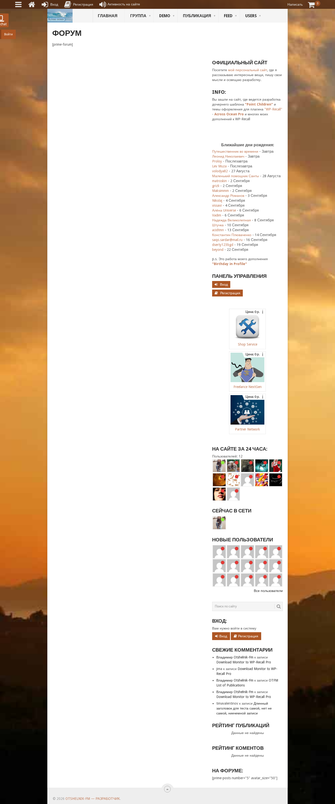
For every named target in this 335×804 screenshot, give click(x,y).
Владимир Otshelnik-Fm (234, 657)
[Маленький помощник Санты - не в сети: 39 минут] (275, 465)
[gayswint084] (219, 565)
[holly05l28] (261, 580)
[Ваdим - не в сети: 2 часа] (261, 479)
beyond (217, 250)
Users (251, 15)
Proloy (217, 161)
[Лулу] (219, 465)
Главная (107, 15)
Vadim (216, 215)
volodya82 (220, 171)
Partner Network (247, 429)
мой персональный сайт (247, 70)
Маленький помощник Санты (235, 176)
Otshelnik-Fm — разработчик (92, 799)
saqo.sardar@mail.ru (227, 240)
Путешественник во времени (235, 151)
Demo (164, 15)
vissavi (217, 205)
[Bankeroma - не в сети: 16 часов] (233, 494)
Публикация (197, 15)
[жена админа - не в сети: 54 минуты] (219, 479)
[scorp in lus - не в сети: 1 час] (233, 479)
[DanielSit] (275, 565)
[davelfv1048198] (275, 551)
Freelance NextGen (247, 387)
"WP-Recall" (273, 109)
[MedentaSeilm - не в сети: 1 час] (247, 479)
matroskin (219, 181)
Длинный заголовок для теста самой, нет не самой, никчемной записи (244, 708)
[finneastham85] (219, 551)
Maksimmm (220, 191)
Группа (138, 15)
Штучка (218, 225)
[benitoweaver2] (233, 551)
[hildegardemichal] (247, 580)
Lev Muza (219, 166)
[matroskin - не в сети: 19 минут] (233, 465)
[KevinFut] (261, 565)
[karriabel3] (247, 565)
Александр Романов (228, 196)
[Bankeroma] (233, 565)
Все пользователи (268, 591)
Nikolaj (217, 200)
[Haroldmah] (247, 551)
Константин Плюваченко (231, 235)
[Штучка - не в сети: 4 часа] (219, 494)
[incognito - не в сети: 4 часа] (275, 479)
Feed (228, 15)
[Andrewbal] (219, 580)
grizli (215, 186)
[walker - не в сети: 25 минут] (247, 465)
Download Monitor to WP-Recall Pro (243, 662)
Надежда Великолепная (231, 220)
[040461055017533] (233, 580)
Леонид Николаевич (228, 156)
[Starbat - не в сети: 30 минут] (261, 465)
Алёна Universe (224, 210)
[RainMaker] (261, 551)
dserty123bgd (222, 245)
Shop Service (247, 344)
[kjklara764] (275, 580)
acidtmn (218, 230)
